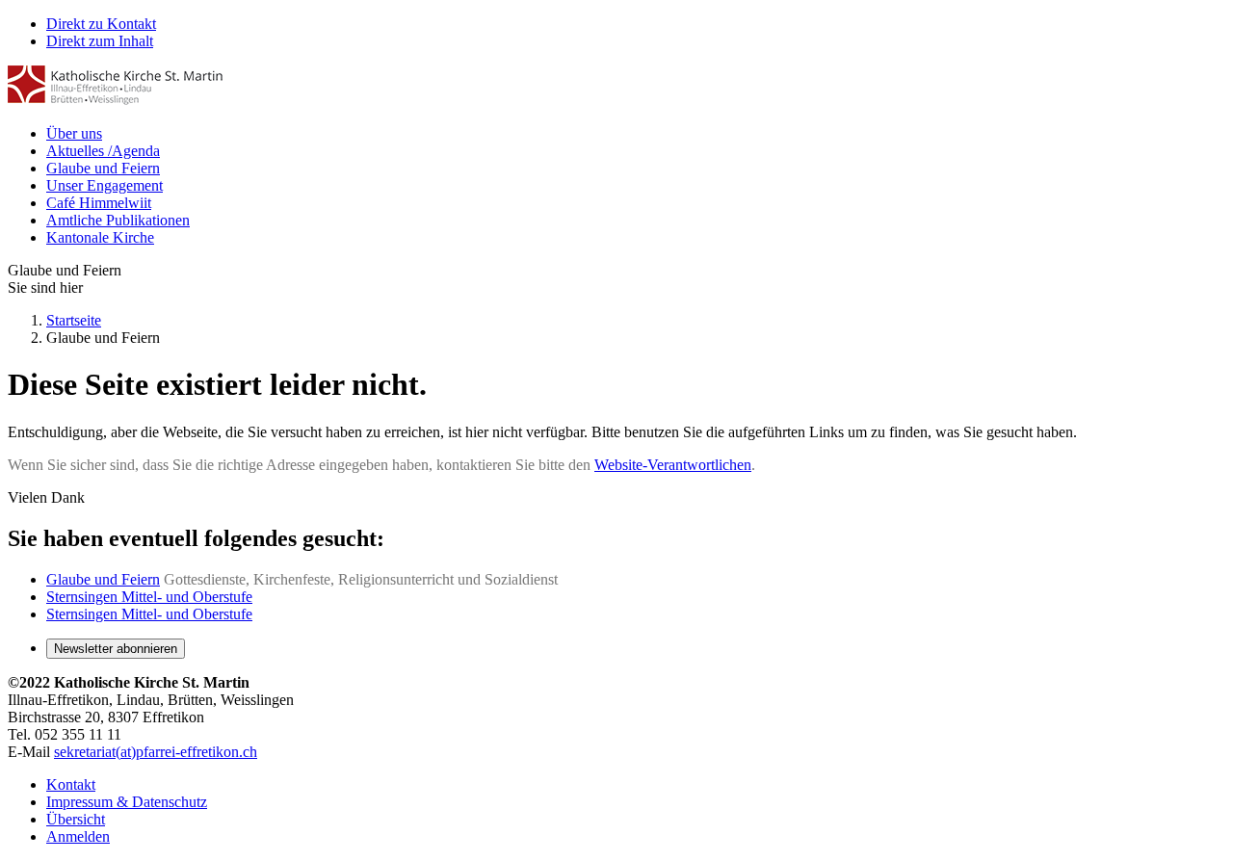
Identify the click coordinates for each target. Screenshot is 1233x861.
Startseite (73, 320)
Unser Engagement (104, 185)
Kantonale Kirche (100, 237)
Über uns (74, 133)
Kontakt (70, 784)
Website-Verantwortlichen (672, 465)
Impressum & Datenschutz (126, 802)
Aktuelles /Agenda (103, 151)
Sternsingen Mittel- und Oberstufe (149, 596)
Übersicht (75, 819)
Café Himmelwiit (98, 203)
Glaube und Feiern (103, 168)
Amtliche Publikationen (118, 220)
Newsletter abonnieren (115, 648)
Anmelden (78, 836)
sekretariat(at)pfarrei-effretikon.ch (155, 752)
